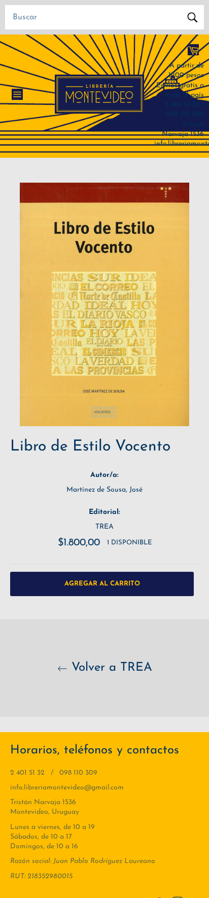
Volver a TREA (109, 668)
